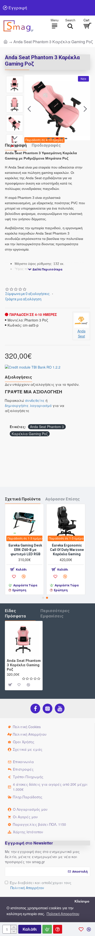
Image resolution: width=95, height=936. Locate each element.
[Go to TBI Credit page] (32, 368)
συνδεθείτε (35, 400)
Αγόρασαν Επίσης (62, 499)
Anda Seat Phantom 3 (47, 426)
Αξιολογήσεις (18, 377)
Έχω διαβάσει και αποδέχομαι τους (40, 885)
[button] (29, 109)
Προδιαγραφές (46, 145)
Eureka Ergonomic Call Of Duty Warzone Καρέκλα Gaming (44, 549)
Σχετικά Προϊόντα (22, 499)
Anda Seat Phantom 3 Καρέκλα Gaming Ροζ (24, 664)
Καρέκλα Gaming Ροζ (30, 433)
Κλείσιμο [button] (82, 901)
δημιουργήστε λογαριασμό (28, 405)
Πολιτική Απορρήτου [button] (63, 914)
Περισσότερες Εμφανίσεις (55, 613)
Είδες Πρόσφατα (15, 613)
